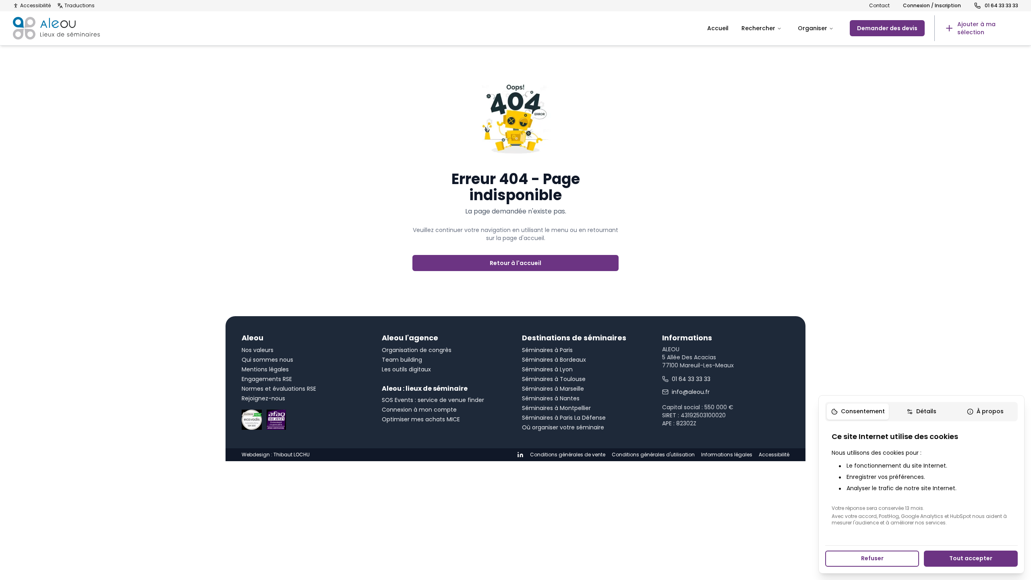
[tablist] (921, 411)
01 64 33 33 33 (691, 379)
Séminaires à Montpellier (556, 408)
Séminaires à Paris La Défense (564, 418)
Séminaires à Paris (547, 350)
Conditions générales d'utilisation (653, 455)
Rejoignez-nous (263, 398)
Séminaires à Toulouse (554, 379)
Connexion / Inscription (932, 5)
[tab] (858, 412)
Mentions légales (265, 369)
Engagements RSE (267, 379)
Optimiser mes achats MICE (421, 419)
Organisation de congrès (416, 350)
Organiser (812, 28)
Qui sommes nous (267, 360)
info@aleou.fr (691, 392)
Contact (879, 5)
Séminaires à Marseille (553, 389)
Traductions (79, 5)
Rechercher (758, 28)
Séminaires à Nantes (551, 398)
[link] (976, 28)
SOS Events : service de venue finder (433, 400)
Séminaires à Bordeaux (554, 360)
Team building (402, 360)
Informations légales (726, 455)
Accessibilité (35, 5)
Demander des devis (887, 28)
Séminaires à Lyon (547, 369)
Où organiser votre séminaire (563, 427)
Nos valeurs (257, 350)
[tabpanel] (921, 478)
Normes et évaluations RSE (279, 389)
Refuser (872, 558)
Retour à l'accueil (515, 263)
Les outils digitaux (406, 369)
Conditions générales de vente (567, 455)
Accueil (718, 28)
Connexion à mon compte (419, 410)
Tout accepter (970, 558)
